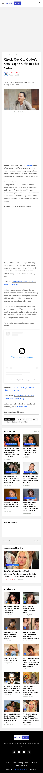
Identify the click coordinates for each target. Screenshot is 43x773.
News (20, 422)
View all (36, 431)
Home (6, 55)
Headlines (14, 422)
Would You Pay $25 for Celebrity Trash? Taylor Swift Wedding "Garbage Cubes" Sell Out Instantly (12, 452)
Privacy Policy (23, 763)
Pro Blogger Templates (21, 769)
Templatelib (33, 769)
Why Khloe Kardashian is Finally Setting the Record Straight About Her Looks (30, 479)
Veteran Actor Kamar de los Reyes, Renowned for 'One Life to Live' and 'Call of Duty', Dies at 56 (12, 689)
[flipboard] (19, 752)
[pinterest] (24, 752)
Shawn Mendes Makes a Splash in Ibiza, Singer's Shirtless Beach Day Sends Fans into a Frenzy (12, 718)
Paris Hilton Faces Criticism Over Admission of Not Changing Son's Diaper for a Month (30, 690)
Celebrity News (14, 55)
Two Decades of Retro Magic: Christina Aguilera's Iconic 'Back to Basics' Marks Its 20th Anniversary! (20, 574)
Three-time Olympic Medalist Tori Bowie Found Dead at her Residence (10, 635)
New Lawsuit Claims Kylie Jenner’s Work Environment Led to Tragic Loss (29, 451)
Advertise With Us (21, 765)
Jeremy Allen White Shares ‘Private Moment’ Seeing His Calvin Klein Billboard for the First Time (30, 506)
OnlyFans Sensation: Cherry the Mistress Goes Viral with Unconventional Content (31, 635)
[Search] (40, 3)
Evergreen (28, 419)
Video (25, 422)
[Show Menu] (3, 3)
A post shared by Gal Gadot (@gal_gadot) (22, 380)
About (14, 763)
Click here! (22, 406)
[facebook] (14, 752)
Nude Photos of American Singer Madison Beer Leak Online (29, 609)
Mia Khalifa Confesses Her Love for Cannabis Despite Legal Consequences (11, 609)
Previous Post (7, 541)
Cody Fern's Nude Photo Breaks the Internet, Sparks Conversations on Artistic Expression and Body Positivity (31, 662)
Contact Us (33, 763)
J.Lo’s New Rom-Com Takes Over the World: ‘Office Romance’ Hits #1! (11, 505)
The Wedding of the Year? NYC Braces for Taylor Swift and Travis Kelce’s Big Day (12, 479)
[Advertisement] (21, 28)
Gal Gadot (27, 165)
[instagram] (29, 752)
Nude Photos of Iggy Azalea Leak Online (10, 659)
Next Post (37, 541)
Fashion (35, 419)
